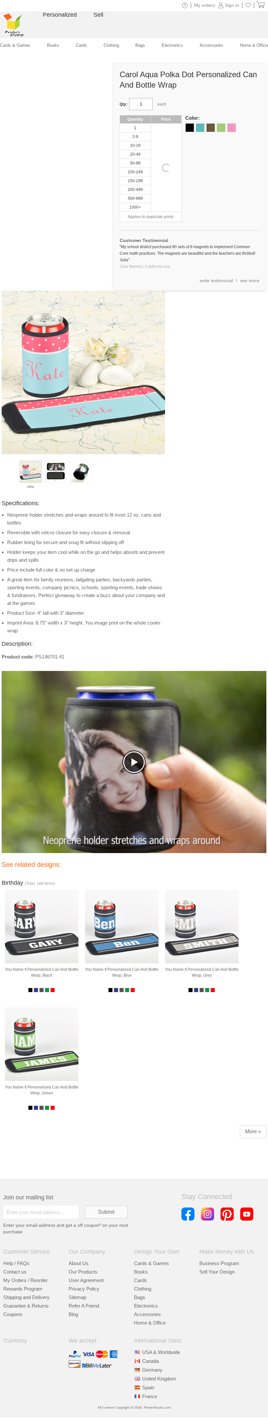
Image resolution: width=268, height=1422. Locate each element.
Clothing (142, 1289)
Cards (140, 1280)
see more (250, 280)
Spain (148, 1387)
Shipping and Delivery (26, 1297)
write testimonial (216, 280)
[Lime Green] (221, 127)
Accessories (147, 1314)
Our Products (83, 1272)
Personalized (60, 14)
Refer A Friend (84, 1306)
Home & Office (150, 1323)
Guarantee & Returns (26, 1306)
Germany (152, 1370)
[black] (189, 127)
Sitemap (77, 1297)
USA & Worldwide (161, 1352)
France (149, 1396)
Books (141, 1272)
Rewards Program (22, 1289)
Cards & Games (151, 1263)
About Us (79, 1263)
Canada (150, 1361)
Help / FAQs (16, 1263)
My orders (204, 5)
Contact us (14, 1272)
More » (253, 1131)
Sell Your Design (217, 1272)
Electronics (146, 1306)
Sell (98, 14)
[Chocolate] (210, 127)
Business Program (219, 1263)
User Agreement (86, 1280)
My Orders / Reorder (25, 1280)
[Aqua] (200, 127)
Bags (139, 1297)
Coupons (13, 1314)
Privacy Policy (84, 1289)
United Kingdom (159, 1378)
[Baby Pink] (231, 127)
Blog (73, 1314)
